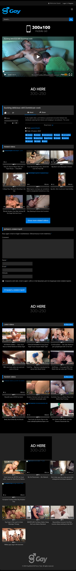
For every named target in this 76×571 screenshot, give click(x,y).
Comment (5, 237)
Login (64, 3)
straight (38, 141)
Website (5, 273)
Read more (48, 125)
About (31, 112)
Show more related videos (38, 220)
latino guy (29, 141)
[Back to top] (70, 565)
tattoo (45, 141)
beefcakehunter (48, 135)
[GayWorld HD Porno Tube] (38, 11)
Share (43, 112)
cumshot (29, 138)
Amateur (30, 135)
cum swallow (66, 135)
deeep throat (39, 138)
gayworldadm (35, 128)
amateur (38, 135)
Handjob (58, 138)
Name (4, 260)
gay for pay (49, 138)
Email (4, 266)
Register (70, 3)
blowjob (58, 135)
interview (66, 138)
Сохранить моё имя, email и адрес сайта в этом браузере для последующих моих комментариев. (38, 281)
